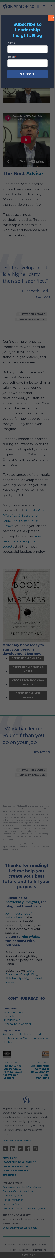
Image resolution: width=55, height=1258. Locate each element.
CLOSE (51, 18)
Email (11, 56)
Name (11, 42)
